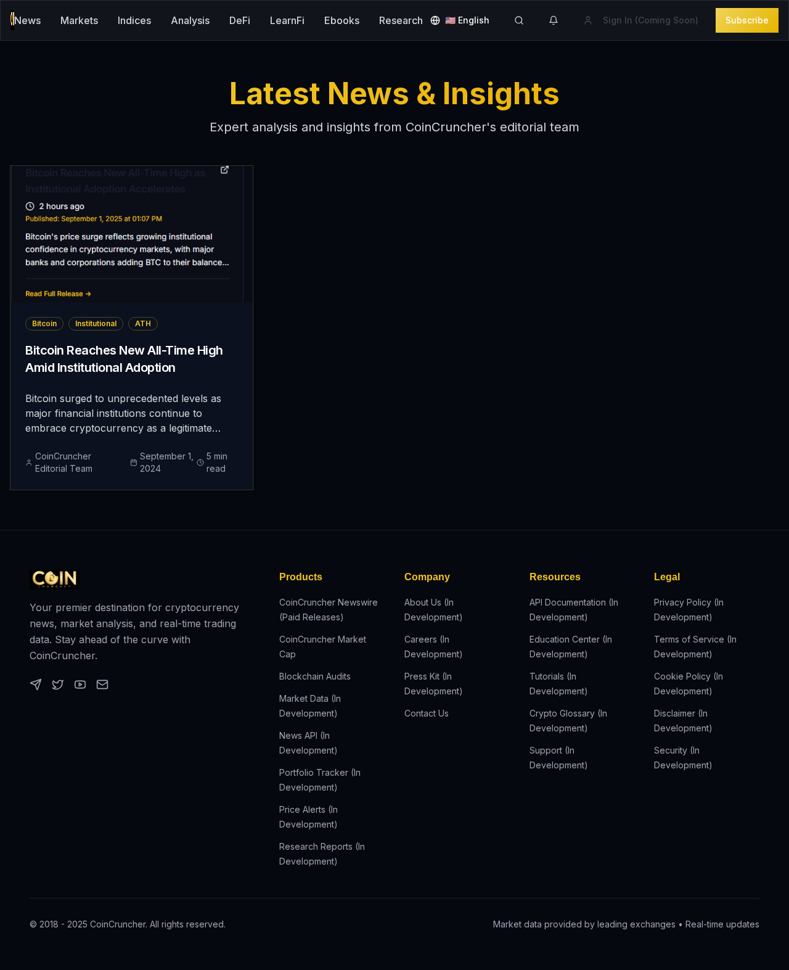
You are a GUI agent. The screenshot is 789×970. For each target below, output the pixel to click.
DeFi (239, 20)
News (27, 20)
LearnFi (287, 20)
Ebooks (341, 20)
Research (401, 20)
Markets (79, 20)
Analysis (190, 20)
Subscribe (747, 20)
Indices (134, 20)
